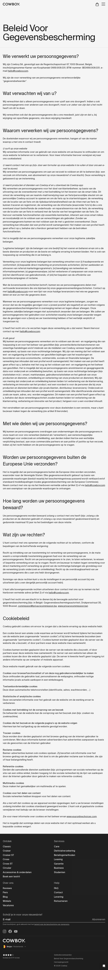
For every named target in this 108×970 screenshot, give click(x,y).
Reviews (7, 888)
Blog (5, 896)
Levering (58, 896)
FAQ (56, 888)
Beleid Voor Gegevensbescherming (68, 958)
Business (59, 867)
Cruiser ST (8, 855)
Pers (5, 892)
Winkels (7, 901)
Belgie (15, 946)
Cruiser (7, 850)
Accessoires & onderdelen (17, 872)
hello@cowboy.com (18, 70)
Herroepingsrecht (61, 962)
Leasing (58, 859)
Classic (7, 846)
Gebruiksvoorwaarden (63, 955)
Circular (7, 867)
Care (56, 846)
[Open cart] (97, 4)
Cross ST (8, 863)
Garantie (59, 863)
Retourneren (61, 901)
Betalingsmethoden (64, 855)
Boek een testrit (11, 876)
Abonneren (98, 919)
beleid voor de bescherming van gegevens (51, 924)
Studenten (59, 872)
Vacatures (8, 905)
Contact (58, 892)
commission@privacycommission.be (37, 606)
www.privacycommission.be (72, 606)
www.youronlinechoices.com (82, 816)
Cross (6, 859)
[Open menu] (103, 4)
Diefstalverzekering (64, 850)
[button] (103, 965)
